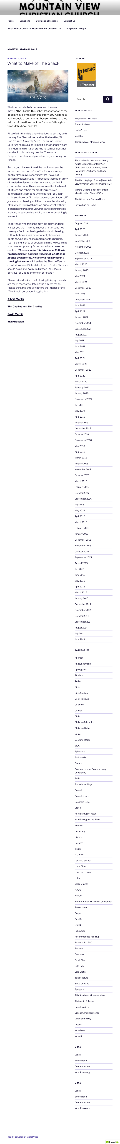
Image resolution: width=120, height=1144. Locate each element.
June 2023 (80, 293)
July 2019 (79, 405)
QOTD (78, 925)
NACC (78, 889)
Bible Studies (81, 693)
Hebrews (79, 825)
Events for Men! (82, 124)
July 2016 (79, 504)
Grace (78, 807)
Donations (25, 20)
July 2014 (79, 633)
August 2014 (81, 627)
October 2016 (82, 493)
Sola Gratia (80, 971)
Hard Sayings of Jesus (85, 813)
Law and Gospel (82, 860)
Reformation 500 (83, 942)
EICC (77, 745)
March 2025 (81, 264)
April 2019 (80, 416)
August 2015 (81, 563)
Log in (78, 1054)
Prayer (78, 913)
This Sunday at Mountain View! (90, 142)
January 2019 (81, 422)
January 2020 (82, 393)
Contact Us (69, 20)
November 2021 (83, 323)
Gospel (78, 790)
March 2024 (81, 282)
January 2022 (81, 317)
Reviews (79, 948)
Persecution (81, 907)
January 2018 (81, 463)
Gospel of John (82, 796)
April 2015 (80, 586)
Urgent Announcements (87, 1012)
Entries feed (81, 1060)
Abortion (79, 657)
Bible (77, 687)
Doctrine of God (82, 739)
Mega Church (81, 883)
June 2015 (80, 574)
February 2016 (82, 528)
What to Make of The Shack (33, 63)
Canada (78, 710)
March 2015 (81, 592)
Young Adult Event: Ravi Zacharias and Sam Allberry (91, 171)
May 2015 (80, 580)
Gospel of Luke (82, 802)
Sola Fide (79, 966)
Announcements (83, 663)
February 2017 (82, 487)
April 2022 (80, 311)
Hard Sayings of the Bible (87, 819)
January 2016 (81, 533)
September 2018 (83, 440)
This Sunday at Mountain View (90, 995)
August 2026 (81, 223)
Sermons (79, 954)
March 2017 (81, 481)
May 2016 (80, 510)
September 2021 (83, 328)
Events (78, 763)
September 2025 (83, 258)
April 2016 (80, 516)
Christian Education (84, 722)
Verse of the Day (83, 1018)
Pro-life (78, 919)
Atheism (79, 675)
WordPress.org (82, 1072)
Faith (77, 778)
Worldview (80, 1030)
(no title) (79, 136)
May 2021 (80, 352)
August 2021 (81, 334)
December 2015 (83, 539)
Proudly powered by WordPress (22, 1136)
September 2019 (83, 399)
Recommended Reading (87, 936)
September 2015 (83, 557)
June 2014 (80, 639)
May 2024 (80, 276)
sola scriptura (81, 977)
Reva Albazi (80, 205)
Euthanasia (80, 757)
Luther (78, 878)
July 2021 (79, 340)
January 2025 (81, 270)
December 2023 (83, 287)
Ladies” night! (81, 130)
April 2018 (80, 451)
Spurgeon (79, 989)
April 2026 (80, 229)
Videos (78, 1024)
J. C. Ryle (79, 854)
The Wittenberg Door (85, 199)
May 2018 (80, 446)
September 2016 (83, 498)
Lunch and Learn (83, 872)
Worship (79, 1036)
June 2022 (80, 305)
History (78, 837)
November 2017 (83, 469)
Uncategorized (82, 1007)
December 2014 (83, 604)
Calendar (79, 704)
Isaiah (78, 848)
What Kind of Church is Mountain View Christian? (33, 28)
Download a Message (47, 20)
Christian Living (82, 728)
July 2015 (79, 569)
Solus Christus (82, 983)
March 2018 (81, 457)
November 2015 (83, 545)
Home (11, 20)
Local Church (81, 866)
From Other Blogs (83, 784)
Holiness (79, 843)
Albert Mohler (16, 299)
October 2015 (82, 551)
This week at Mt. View (86, 118)
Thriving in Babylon (84, 1001)
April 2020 (80, 375)
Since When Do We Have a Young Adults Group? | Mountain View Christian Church (91, 164)
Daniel (78, 734)
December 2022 (83, 299)
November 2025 (83, 246)
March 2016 (81, 522)
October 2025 (82, 252)
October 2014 (82, 616)
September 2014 (83, 621)
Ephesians (80, 751)
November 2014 (83, 610)
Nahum (78, 895)
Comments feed (83, 1066)
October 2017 (82, 475)
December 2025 (83, 241)
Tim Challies (15, 306)
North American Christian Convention (93, 901)
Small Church (81, 960)
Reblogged (80, 930)
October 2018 (82, 434)
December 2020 (83, 369)
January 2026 (81, 235)
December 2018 (83, 428)
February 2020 (82, 387)
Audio (77, 681)
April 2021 (80, 358)
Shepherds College (76, 28)
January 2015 (81, 598)
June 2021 (80, 346)
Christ (78, 716)
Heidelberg (80, 831)
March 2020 (81, 381)
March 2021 (81, 364)
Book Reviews (82, 698)
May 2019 (80, 410)
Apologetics (81, 669)
